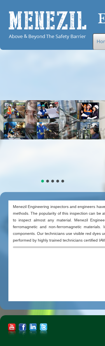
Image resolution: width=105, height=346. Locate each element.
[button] (6, 120)
